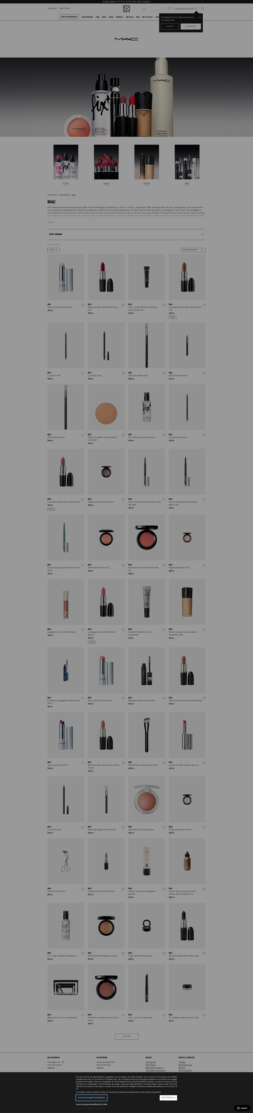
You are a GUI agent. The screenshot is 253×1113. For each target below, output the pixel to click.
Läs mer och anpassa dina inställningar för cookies (91, 1104)
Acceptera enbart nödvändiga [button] (91, 1098)
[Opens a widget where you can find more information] (242, 1108)
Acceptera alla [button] (168, 1097)
